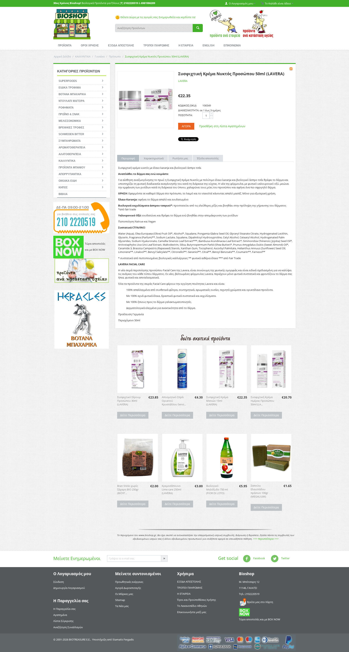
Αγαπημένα (60, 615)
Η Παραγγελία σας (64, 609)
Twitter (285, 558)
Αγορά (186, 126)
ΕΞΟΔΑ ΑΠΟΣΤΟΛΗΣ (121, 45)
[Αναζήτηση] (198, 28)
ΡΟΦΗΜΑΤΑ (66, 107)
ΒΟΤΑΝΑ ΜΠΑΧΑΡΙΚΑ (72, 94)
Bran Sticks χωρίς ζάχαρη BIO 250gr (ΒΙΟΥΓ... (128, 489)
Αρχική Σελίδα (62, 56)
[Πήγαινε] (164, 558)
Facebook (259, 558)
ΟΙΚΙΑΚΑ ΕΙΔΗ (68, 180)
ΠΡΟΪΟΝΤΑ (64, 45)
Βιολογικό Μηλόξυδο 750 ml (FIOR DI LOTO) (217, 489)
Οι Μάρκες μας (124, 594)
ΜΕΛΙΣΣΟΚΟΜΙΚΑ (70, 120)
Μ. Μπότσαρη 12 (249, 582)
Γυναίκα (100, 56)
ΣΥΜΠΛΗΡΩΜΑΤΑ (70, 140)
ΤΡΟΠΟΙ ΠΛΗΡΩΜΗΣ (156, 45)
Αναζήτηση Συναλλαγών (68, 627)
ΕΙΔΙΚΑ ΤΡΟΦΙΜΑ (70, 87)
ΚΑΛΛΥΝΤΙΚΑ (82, 56)
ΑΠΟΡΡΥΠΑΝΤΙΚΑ (70, 174)
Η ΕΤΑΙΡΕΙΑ (186, 45)
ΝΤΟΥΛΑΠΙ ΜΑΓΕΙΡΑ (71, 100)
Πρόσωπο (115, 56)
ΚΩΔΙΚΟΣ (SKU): (187, 105)
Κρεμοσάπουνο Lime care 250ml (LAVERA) (171, 489)
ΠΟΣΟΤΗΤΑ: (185, 115)
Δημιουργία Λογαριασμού (69, 588)
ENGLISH (208, 45)
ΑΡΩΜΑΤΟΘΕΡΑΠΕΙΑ (72, 147)
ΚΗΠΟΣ (63, 187)
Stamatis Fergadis (123, 639)
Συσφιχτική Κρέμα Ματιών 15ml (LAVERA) (217, 400)
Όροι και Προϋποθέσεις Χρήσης (196, 600)
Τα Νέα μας (122, 606)
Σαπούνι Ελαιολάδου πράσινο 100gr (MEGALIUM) (259, 491)
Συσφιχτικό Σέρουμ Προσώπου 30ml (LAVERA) (129, 400)
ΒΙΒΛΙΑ (63, 194)
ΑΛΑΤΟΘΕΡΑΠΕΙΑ (70, 154)
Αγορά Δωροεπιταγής (128, 588)
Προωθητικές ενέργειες (129, 582)
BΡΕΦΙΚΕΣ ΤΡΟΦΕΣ (71, 127)
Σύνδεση (58, 582)
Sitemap (120, 600)
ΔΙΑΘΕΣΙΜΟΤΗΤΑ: (188, 110)
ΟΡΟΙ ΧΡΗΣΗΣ (90, 45)
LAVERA (182, 81)
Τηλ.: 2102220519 (249, 594)
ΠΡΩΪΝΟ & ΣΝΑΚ (69, 114)
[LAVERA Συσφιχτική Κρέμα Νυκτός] (145, 99)
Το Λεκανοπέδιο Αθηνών (192, 606)
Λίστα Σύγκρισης (63, 621)
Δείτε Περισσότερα (132, 415)
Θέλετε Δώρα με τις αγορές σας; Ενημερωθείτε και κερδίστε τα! (158, 17)
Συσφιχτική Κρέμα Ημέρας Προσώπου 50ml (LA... (262, 400)
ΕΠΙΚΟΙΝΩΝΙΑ (232, 45)
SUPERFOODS (68, 80)
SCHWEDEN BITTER (71, 134)
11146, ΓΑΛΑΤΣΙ (248, 588)
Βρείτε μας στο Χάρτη (260, 602)
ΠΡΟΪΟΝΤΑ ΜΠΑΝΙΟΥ (72, 167)
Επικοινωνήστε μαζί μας (191, 612)
